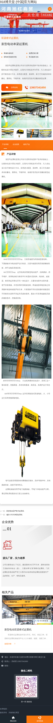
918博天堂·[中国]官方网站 (18, 2)
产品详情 (5, 144)
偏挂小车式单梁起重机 (14, 515)
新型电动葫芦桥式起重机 (15, 511)
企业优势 (16, 144)
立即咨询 (14, 87)
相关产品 (26, 144)
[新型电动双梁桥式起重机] (26, 610)
